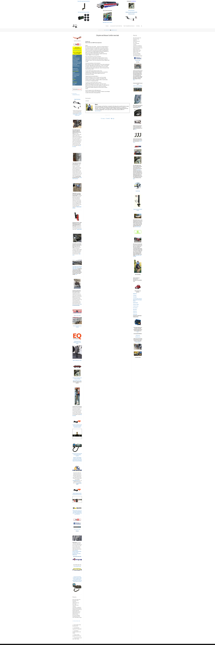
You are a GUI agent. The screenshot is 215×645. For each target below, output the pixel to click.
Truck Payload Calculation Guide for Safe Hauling (77, 631)
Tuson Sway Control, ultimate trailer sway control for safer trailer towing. (77, 267)
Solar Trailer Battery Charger (77, 617)
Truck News (138, 25)
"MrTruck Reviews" (131, 10)
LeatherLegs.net (137, 342)
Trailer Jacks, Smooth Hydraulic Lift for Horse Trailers (77, 342)
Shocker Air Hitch (75, 614)
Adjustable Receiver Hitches (107, 22)
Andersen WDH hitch (76, 602)
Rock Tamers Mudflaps (76, 615)
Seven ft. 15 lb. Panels (77, 315)
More (76, 274)
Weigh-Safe (135, 293)
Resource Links (137, 60)
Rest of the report (138, 226)
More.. (139, 107)
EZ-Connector (135, 307)
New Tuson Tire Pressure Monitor (83, 12)
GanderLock (135, 312)
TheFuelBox (135, 297)
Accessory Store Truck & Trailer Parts (116, 25)
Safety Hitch (135, 311)
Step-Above (135, 309)
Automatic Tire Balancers (77, 377)
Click (135, 129)
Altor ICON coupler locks (76, 599)
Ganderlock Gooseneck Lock (77, 609)
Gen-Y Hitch (135, 42)
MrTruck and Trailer (77, 529)
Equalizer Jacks (135, 302)
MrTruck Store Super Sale (77, 50)
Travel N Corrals (135, 306)
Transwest (134, 295)
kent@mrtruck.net (114, 30)
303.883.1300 (107, 30)
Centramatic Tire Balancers (77, 607)
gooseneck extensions (86, 1)
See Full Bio (98, 110)
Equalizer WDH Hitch (76, 610)
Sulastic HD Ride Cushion (76, 611)
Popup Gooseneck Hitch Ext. (77, 608)
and (77, 114)
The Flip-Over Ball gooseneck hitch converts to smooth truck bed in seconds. (77, 426)
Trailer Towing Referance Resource (128, 25)
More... (134, 79)
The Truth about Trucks (77, 566)
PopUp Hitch (135, 314)
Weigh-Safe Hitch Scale (76, 612)
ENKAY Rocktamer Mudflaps (137, 85)
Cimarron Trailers (136, 304)
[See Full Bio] (101, 110)
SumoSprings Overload (76, 616)
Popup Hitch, (80, 1)
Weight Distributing (77, 99)
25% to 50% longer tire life (77, 380)
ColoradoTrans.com (76, 480)
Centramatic (139, 169)
